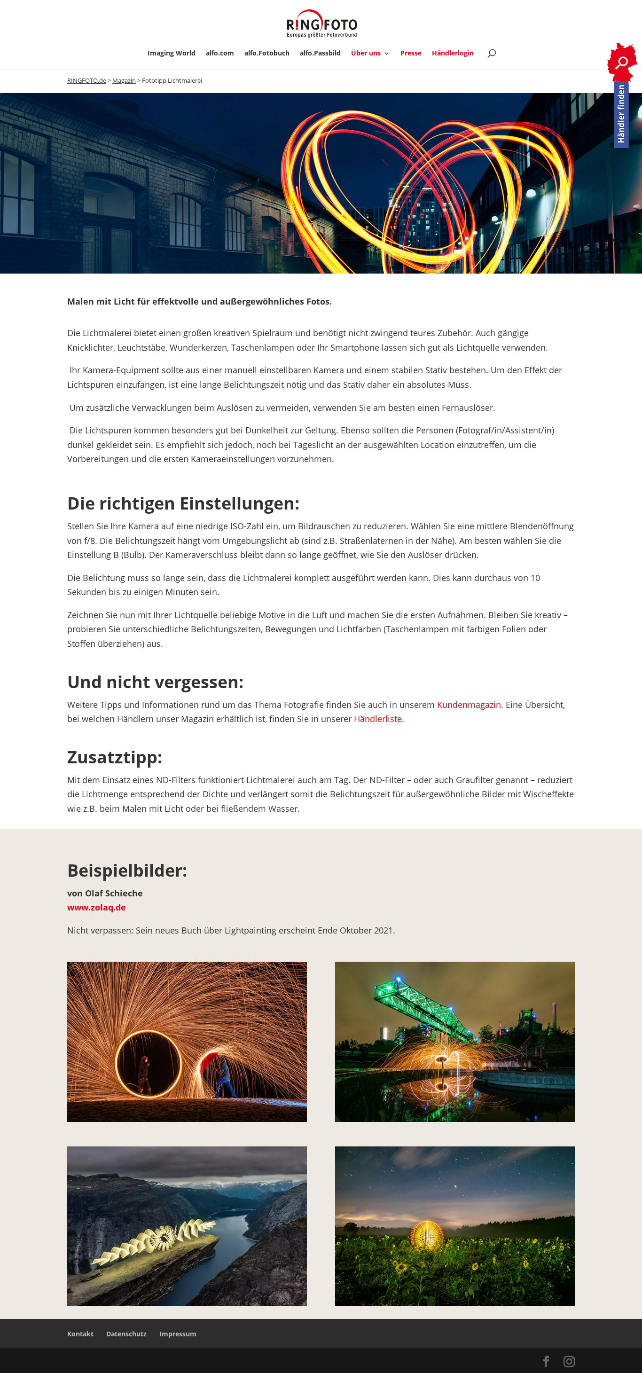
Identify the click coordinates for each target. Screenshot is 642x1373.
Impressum (177, 1333)
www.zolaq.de (96, 907)
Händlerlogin (453, 53)
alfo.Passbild (320, 53)
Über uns (366, 53)
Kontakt (80, 1333)
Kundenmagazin (469, 704)
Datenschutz (126, 1333)
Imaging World (172, 53)
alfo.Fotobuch (267, 53)
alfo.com (220, 53)
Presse (411, 53)
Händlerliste (378, 718)
